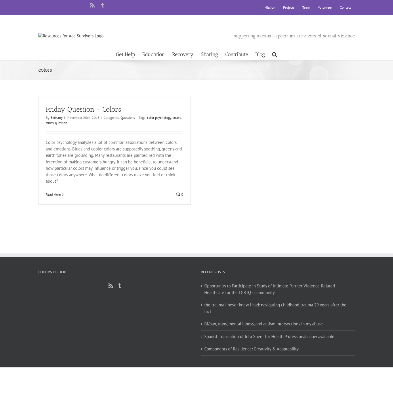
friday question (56, 123)
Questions (128, 117)
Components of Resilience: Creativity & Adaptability (251, 349)
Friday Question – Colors (83, 109)
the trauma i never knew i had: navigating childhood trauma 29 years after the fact (275, 308)
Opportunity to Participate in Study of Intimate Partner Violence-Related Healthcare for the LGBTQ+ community (269, 289)
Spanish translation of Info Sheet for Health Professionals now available (269, 336)
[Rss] (110, 285)
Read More (53, 194)
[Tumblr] (119, 285)
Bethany (56, 117)
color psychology (159, 117)
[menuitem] (270, 7)
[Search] (274, 54)
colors (177, 117)
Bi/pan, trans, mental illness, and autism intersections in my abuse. (264, 324)
